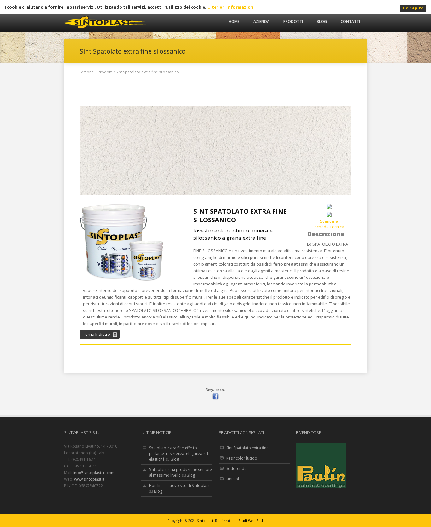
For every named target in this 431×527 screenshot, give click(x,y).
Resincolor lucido (241, 458)
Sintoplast (205, 520)
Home (234, 21)
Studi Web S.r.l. (251, 520)
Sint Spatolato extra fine (247, 447)
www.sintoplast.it (89, 479)
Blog (322, 21)
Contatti (350, 21)
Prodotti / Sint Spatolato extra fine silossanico (138, 72)
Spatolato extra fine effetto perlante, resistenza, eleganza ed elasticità (178, 453)
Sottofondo (236, 468)
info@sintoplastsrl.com (94, 472)
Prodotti (293, 21)
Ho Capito (413, 8)
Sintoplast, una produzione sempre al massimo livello (180, 472)
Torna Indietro (96, 334)
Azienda (261, 21)
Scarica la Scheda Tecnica (329, 224)
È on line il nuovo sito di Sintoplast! (179, 485)
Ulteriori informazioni (231, 7)
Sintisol (232, 479)
